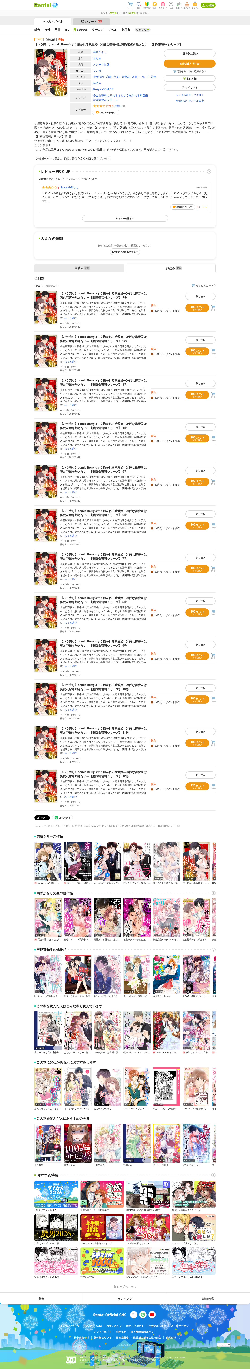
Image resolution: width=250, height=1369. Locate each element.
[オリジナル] (81, 29)
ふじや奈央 (99, 1164)
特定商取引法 (81, 1337)
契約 (116, 77)
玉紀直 (97, 58)
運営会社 (171, 1337)
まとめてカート (205, 285)
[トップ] (42, 5)
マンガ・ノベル (52, 21)
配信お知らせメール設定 (190, 100)
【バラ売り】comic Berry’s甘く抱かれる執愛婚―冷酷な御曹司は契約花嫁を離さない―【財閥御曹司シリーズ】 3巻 (103, 382)
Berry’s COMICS (103, 89)
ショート (93, 21)
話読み (97, 83)
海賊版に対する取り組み (147, 1337)
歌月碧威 (38, 1164)
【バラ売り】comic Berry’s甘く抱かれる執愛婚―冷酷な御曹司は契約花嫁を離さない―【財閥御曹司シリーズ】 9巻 (103, 643)
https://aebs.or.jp (86, 1363)
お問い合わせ (114, 1326)
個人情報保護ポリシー (143, 1332)
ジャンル (141, 29)
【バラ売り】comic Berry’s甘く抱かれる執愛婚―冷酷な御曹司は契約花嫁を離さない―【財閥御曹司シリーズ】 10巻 (103, 687)
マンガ (97, 70)
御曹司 (126, 77)
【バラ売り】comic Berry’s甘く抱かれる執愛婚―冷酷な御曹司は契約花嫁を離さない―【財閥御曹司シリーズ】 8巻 (103, 600)
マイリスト (191, 87)
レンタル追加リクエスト (190, 95)
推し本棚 (191, 78)
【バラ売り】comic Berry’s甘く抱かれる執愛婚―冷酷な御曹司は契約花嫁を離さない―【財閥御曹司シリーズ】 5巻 (103, 469)
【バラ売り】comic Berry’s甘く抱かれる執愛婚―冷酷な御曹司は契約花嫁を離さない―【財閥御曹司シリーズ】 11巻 (103, 730)
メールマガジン (180, 1326)
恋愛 (109, 77)
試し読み (200, 296)
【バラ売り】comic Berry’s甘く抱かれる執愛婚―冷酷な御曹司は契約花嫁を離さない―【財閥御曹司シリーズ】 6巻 (103, 513)
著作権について (103, 1337)
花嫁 (153, 77)
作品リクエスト (135, 1326)
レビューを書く (107, 112)
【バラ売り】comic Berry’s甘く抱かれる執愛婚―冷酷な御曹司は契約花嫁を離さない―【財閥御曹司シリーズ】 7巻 (103, 556)
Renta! (37, 825)
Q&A (99, 1326)
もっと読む (71, 318)
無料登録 (209, 5)
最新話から (52, 285)
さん (69, 187)
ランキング (124, 1298)
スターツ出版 (101, 64)
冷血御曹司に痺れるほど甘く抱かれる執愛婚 (120, 95)
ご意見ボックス (157, 1326)
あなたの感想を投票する (124, 251)
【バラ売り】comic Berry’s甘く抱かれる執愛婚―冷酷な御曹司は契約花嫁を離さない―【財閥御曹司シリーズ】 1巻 (103, 295)
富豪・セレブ (140, 77)
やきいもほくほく (191, 1164)
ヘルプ (88, 1326)
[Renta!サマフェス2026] (54, 5)
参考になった (184, 207)
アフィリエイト (103, 1332)
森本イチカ (69, 1164)
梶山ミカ (127, 1164)
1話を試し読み (189, 53)
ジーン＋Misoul (160, 1164)
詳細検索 (208, 1298)
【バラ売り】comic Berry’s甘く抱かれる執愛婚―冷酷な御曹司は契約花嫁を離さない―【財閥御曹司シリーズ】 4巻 (103, 426)
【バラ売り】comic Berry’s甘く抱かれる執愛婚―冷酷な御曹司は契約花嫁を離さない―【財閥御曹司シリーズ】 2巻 (103, 339)
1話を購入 (189, 63)
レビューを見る (123, 218)
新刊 (41, 1298)
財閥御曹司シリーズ (105, 100)
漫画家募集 (122, 1337)
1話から (38, 285)
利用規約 (121, 1332)
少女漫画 (98, 77)
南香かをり (100, 52)
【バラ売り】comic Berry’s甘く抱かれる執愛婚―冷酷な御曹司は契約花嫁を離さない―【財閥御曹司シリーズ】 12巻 (103, 774)
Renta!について (70, 1326)
